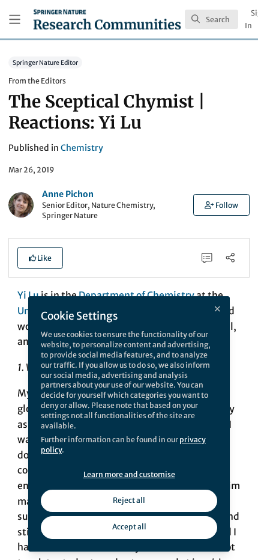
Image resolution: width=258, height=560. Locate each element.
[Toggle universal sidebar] (14, 19)
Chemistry (82, 147)
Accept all (129, 526)
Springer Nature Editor (45, 62)
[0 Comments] (207, 257)
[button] (221, 205)
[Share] (230, 257)
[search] (211, 19)
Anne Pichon (68, 194)
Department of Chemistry (136, 295)
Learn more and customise (129, 474)
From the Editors (37, 80)
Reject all (129, 500)
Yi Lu (28, 295)
